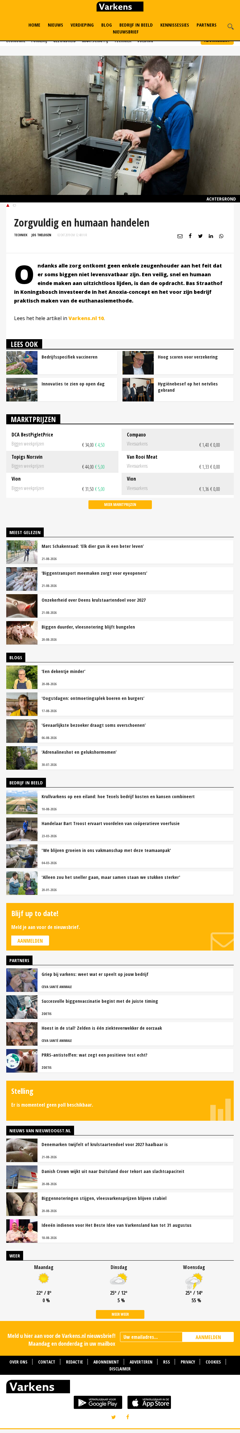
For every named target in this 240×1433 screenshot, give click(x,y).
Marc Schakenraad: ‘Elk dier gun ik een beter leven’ (93, 546)
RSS (166, 1362)
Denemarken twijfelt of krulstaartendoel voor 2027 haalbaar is (105, 1144)
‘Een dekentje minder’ (63, 671)
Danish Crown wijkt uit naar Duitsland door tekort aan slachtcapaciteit (113, 1171)
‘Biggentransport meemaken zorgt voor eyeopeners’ (94, 573)
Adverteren (141, 1362)
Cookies (213, 1362)
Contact (46, 1362)
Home (34, 25)
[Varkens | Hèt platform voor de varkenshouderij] (120, 7)
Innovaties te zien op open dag (73, 383)
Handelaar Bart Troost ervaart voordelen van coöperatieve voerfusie (111, 823)
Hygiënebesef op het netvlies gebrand (188, 386)
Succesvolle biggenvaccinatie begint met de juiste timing (100, 1001)
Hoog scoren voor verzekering (188, 357)
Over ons (18, 1362)
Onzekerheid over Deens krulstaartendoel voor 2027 (94, 600)
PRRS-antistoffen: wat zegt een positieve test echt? (95, 1055)
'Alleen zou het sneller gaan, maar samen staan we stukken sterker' (111, 877)
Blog (106, 25)
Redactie (74, 1362)
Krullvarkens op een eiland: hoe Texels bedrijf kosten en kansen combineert (118, 796)
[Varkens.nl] (120, 1388)
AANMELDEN (208, 1337)
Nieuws (55, 25)
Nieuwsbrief (126, 31)
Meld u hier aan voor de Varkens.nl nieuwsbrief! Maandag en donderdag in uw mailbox (61, 1339)
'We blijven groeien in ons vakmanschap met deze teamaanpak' (106, 850)
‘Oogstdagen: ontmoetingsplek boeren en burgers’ (93, 698)
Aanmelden (30, 940)
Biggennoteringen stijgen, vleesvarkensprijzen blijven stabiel (104, 1198)
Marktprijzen (33, 419)
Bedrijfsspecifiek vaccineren (70, 357)
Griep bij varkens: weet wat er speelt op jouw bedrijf (95, 974)
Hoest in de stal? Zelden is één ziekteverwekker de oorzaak (102, 1028)
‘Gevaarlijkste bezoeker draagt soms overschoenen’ (94, 725)
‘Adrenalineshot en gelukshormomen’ (79, 752)
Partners (207, 25)
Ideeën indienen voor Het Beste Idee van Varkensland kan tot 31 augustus (117, 1225)
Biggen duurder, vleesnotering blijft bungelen (88, 627)
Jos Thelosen (41, 234)
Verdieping (82, 25)
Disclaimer (120, 1369)
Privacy (188, 1362)
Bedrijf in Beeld (136, 25)
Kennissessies (174, 25)
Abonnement (106, 1362)
